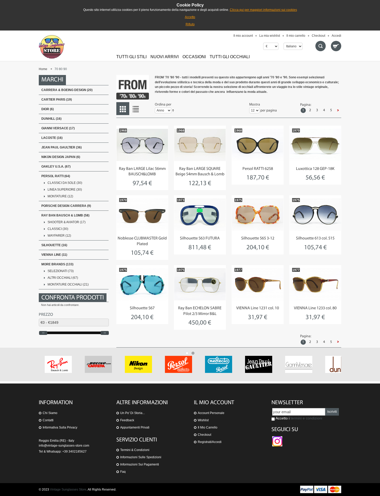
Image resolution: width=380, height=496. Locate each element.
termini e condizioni (306, 418)
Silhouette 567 (142, 308)
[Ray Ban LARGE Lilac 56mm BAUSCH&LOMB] (142, 145)
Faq (123, 472)
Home (43, 69)
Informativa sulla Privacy (60, 427)
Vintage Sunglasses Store (68, 489)
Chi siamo (50, 413)
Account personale (211, 413)
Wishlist (203, 420)
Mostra (254, 105)
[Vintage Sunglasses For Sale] (52, 47)
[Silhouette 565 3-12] (257, 214)
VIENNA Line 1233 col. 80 (315, 308)
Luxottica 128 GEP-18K (315, 169)
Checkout (318, 35)
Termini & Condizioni (134, 450)
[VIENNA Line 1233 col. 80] (315, 284)
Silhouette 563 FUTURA (200, 238)
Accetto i (298, 418)
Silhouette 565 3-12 (257, 238)
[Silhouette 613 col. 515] (315, 214)
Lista (135, 108)
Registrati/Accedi (210, 442)
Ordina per (163, 105)
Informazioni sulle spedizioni (140, 457)
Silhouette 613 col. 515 (315, 238)
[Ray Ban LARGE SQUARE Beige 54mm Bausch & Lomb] (200, 145)
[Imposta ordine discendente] (173, 111)
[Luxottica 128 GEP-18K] (315, 145)
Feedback (127, 420)
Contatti (48, 420)
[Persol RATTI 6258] (257, 145)
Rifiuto (190, 24)
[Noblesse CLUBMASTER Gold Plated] (142, 214)
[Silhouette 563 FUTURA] (200, 214)
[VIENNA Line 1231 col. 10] (257, 284)
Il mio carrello (295, 35)
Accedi (336, 35)
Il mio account (243, 35)
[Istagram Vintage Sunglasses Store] (277, 438)
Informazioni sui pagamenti (139, 464)
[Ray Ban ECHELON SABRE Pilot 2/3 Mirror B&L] (200, 284)
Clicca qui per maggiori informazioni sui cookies (263, 10)
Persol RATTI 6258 (257, 169)
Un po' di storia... (132, 413)
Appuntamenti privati (134, 427)
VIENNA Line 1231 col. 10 (257, 308)
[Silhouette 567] (142, 284)
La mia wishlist (269, 35)
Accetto (190, 17)
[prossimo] (338, 110)
